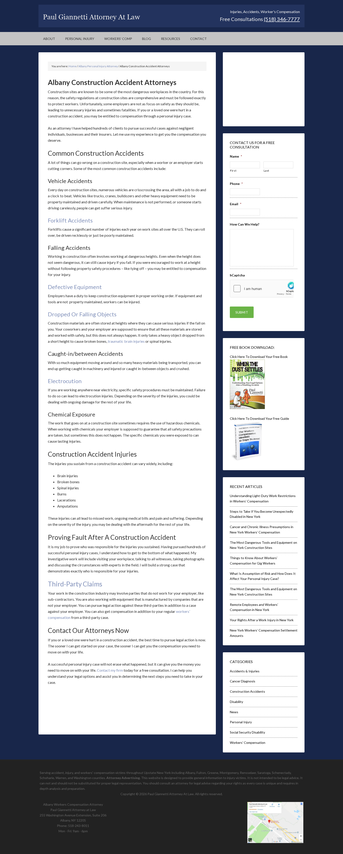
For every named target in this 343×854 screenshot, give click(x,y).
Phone (236, 184)
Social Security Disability (247, 732)
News (234, 712)
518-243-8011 (78, 826)
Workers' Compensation (247, 743)
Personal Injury (241, 722)
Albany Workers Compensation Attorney (73, 804)
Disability (236, 702)
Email (235, 204)
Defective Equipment (75, 286)
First (233, 170)
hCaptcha (237, 275)
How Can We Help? (244, 224)
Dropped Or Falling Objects (82, 314)
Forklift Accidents (70, 220)
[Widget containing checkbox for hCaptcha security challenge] (262, 288)
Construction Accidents (247, 691)
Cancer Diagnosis (242, 681)
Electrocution (65, 381)
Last (267, 170)
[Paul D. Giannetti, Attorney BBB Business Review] (259, 116)
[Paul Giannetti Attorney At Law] (91, 19)
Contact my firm (110, 670)
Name (236, 156)
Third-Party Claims (75, 584)
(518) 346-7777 (282, 19)
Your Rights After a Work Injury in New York (262, 620)
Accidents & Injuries (244, 671)
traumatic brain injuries (126, 341)
